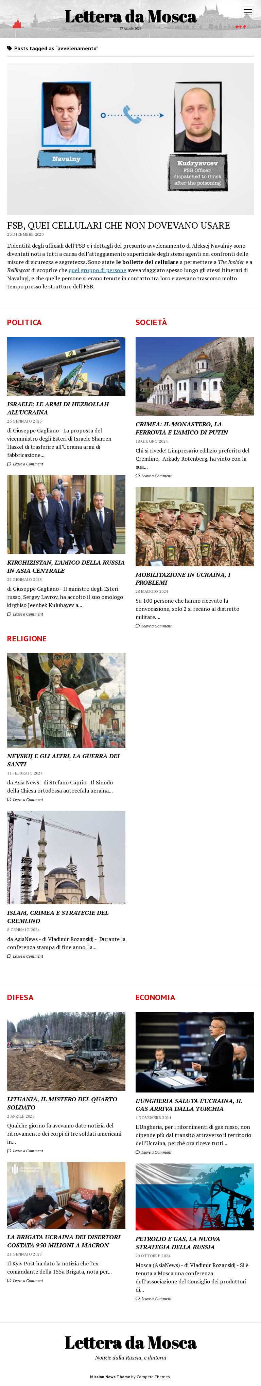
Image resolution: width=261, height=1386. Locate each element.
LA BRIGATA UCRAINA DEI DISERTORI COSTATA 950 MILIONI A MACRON (63, 1241)
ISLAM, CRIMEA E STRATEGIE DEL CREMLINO (57, 916)
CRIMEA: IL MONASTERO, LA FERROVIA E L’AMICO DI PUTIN (182, 428)
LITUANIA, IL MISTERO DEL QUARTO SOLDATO (62, 1103)
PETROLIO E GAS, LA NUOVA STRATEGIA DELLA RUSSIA (178, 1242)
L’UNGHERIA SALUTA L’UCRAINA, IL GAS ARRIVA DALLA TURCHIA (189, 1105)
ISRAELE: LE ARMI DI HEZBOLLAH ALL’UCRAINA (58, 408)
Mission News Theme (110, 1376)
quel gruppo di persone (97, 270)
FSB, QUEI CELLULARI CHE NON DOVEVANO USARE (118, 225)
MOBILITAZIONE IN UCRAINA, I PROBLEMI (183, 578)
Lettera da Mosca (131, 15)
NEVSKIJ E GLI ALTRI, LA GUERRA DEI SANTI (63, 760)
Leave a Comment (27, 463)
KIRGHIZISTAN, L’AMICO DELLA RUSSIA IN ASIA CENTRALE (66, 566)
